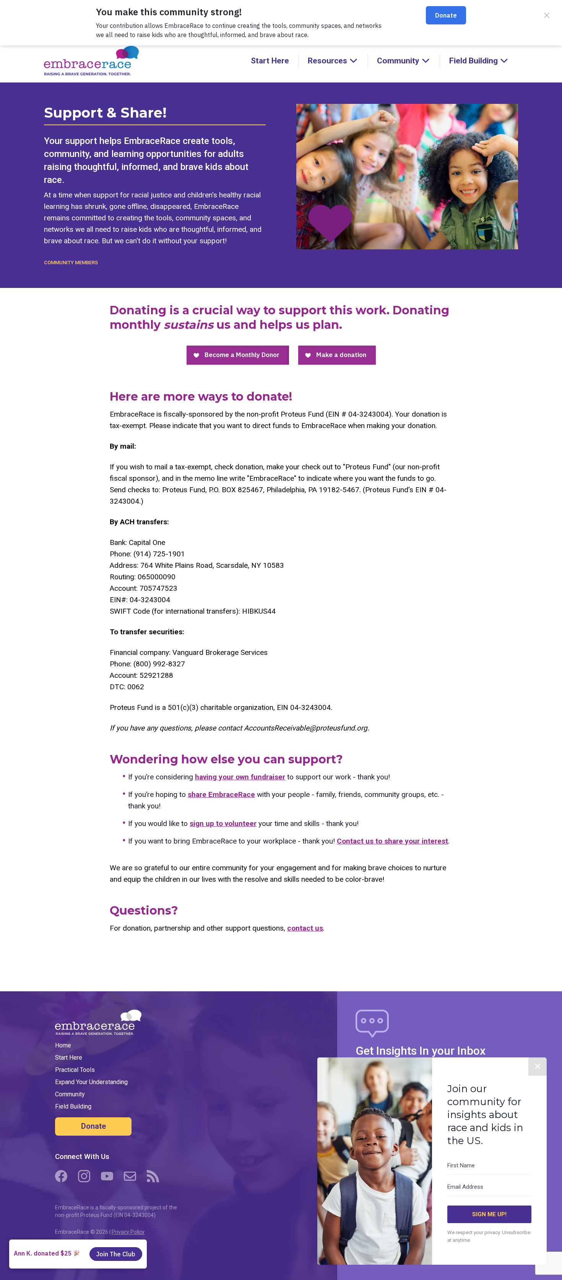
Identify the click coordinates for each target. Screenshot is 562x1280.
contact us (305, 928)
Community (70, 1094)
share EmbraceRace (221, 794)
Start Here (270, 60)
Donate (93, 1126)
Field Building (73, 1106)
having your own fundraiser (240, 777)
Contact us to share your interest (392, 841)
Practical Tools (75, 1069)
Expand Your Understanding (91, 1082)
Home (63, 1045)
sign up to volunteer (223, 823)
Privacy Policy (128, 1232)
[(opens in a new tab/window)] (61, 1176)
